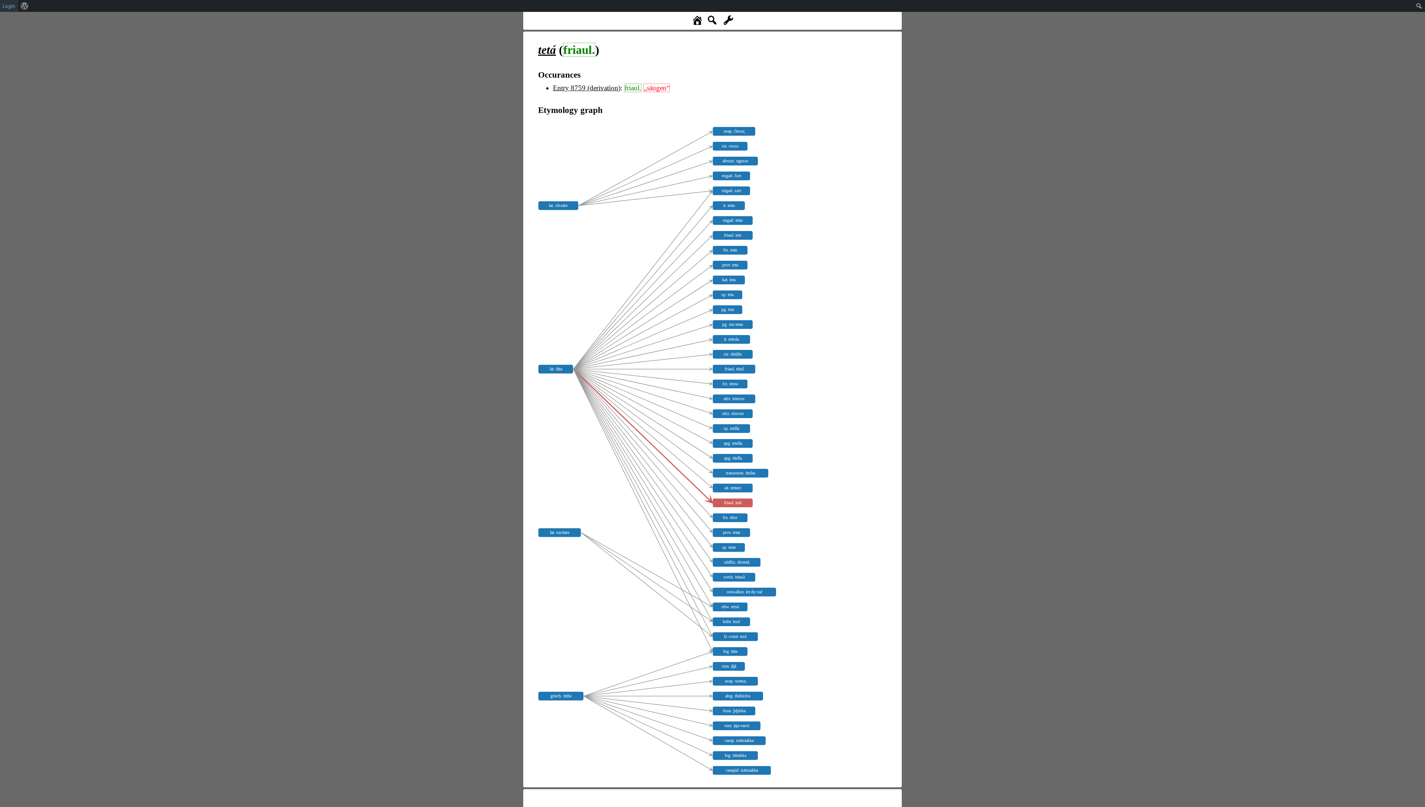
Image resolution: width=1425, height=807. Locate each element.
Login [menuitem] (9, 6)
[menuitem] (24, 6)
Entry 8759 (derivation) (586, 88)
